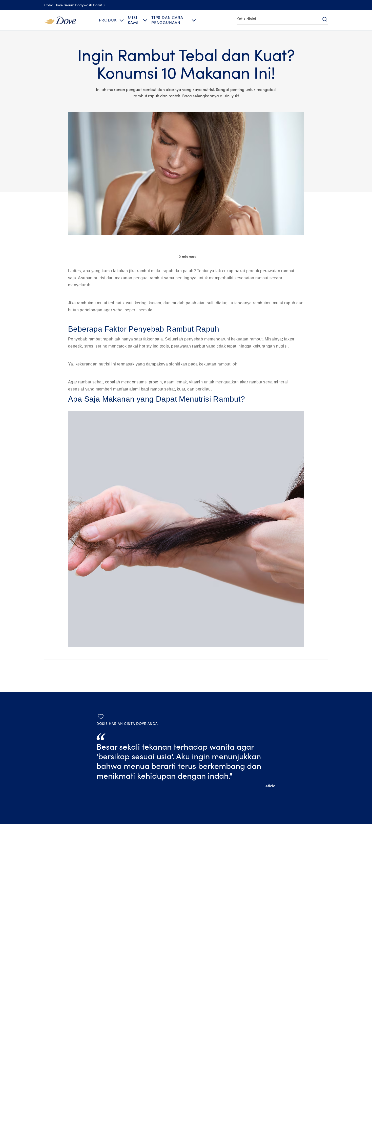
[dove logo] (60, 20)
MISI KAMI (133, 20)
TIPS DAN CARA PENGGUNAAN (167, 20)
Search (325, 19)
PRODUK (108, 20)
